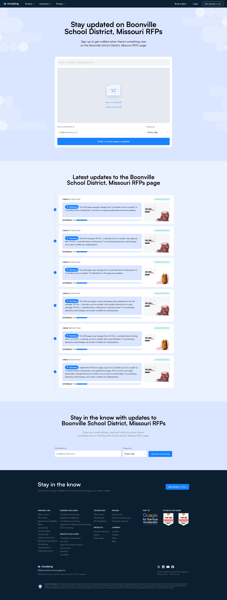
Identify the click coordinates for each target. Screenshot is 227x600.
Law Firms (64, 541)
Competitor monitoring (69, 514)
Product (28, 4)
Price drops (42, 518)
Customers (44, 4)
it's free (213, 4)
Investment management (70, 538)
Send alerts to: (61, 448)
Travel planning (44, 547)
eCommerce (65, 548)
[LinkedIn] (163, 566)
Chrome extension (101, 531)
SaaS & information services (71, 544)
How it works (99, 514)
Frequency (150, 127)
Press (114, 538)
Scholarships (43, 544)
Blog (114, 541)
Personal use (117, 514)
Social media (43, 534)
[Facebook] (172, 566)
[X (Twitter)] (158, 566)
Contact (115, 531)
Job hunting (43, 528)
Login (195, 4)
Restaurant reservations (47, 541)
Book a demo (180, 4)
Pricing (59, 4)
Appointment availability (47, 521)
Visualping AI (99, 518)
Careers (115, 535)
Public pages (99, 538)
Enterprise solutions (120, 521)
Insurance (64, 551)
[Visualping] (11, 4)
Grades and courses (46, 537)
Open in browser (112, 102)
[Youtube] (168, 566)
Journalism (64, 554)
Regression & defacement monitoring (75, 524)
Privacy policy (162, 574)
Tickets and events (45, 551)
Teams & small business (121, 518)
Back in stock (43, 514)
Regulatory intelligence (69, 518)
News (40, 524)
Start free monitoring (160, 454)
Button (97, 535)
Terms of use (174, 574)
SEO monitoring (66, 528)
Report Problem (112, 107)
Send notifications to (66, 127)
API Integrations (100, 521)
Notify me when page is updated (113, 141)
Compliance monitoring (70, 521)
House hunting (44, 531)
